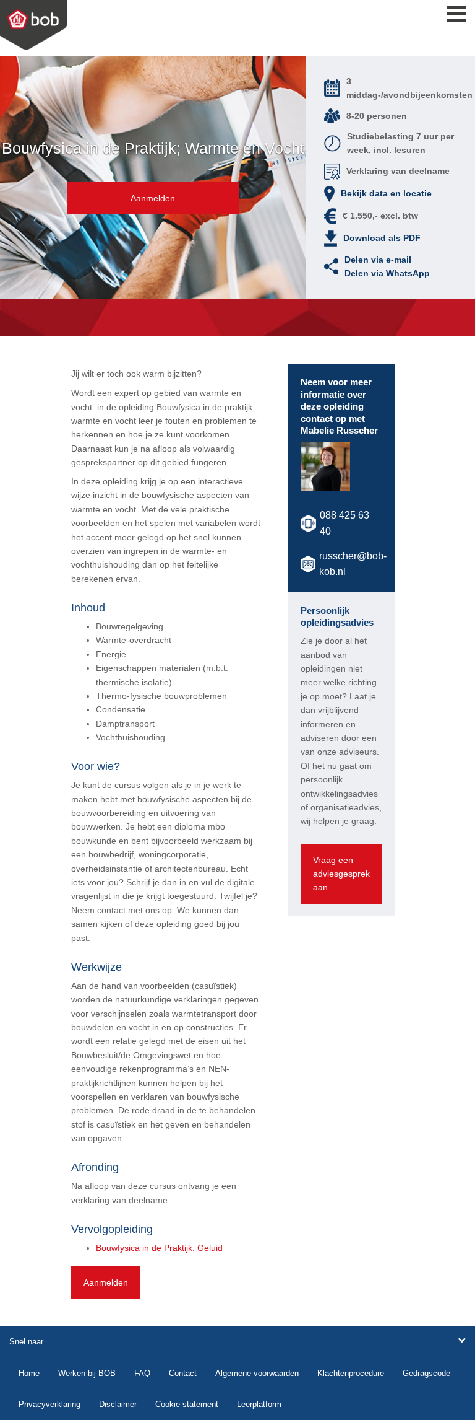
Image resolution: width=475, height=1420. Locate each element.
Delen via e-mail (377, 260)
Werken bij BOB (87, 1373)
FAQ (142, 1373)
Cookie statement (186, 1404)
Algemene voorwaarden (257, 1373)
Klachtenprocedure (350, 1373)
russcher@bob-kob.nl (353, 564)
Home (29, 1373)
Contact (183, 1373)
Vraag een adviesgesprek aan (341, 874)
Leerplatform (259, 1404)
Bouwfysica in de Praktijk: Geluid (159, 1248)
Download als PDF (382, 238)
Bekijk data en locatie (386, 193)
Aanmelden (153, 198)
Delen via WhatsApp (387, 273)
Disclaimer (118, 1404)
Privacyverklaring (49, 1404)
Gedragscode (426, 1373)
